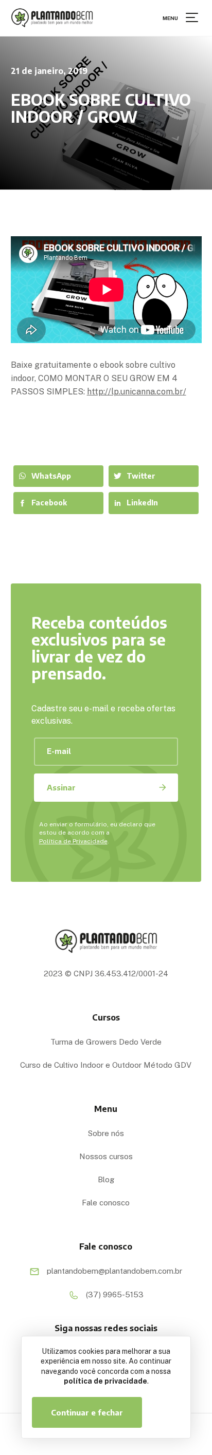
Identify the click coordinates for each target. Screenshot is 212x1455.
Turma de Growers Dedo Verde (106, 1042)
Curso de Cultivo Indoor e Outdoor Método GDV (105, 1065)
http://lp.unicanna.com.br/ (136, 391)
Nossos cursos (106, 1156)
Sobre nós (106, 1133)
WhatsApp (51, 475)
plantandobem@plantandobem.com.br (113, 1271)
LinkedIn (142, 502)
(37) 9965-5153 (114, 1294)
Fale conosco (106, 1202)
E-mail (59, 751)
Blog (106, 1179)
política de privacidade (105, 1381)
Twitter (141, 475)
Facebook (49, 502)
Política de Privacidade (73, 841)
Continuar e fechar (87, 1412)
